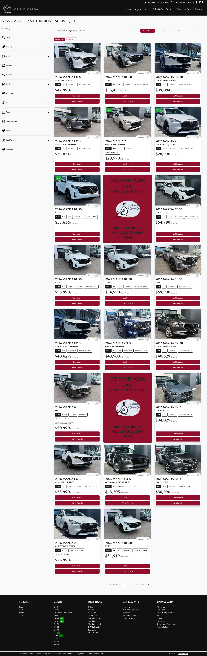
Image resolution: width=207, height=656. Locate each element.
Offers (90, 607)
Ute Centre (161, 610)
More (197, 9)
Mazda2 (57, 641)
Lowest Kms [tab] (193, 31)
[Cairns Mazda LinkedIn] (203, 2)
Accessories (127, 613)
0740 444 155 (153, 2)
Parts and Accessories (131, 610)
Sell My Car (158, 9)
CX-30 (56, 610)
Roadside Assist (129, 618)
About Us (161, 607)
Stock (146, 9)
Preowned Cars (94, 618)
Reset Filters (59, 39)
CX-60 (56, 621)
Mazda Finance (94, 621)
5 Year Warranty (129, 615)
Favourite (90, 73)
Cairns (166, 2)
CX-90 (56, 630)
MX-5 (56, 638)
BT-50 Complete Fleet (166, 613)
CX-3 (56, 607)
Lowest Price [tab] (178, 31)
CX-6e (56, 618)
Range (136, 9)
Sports (21, 613)
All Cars (91, 610)
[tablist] (170, 31)
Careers (160, 618)
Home (128, 9)
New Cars (92, 613)
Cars (21, 607)
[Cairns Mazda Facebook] (197, 2)
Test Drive (92, 630)
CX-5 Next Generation (63, 613)
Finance (169, 9)
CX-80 (56, 627)
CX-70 (56, 624)
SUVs (21, 610)
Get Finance (77, 96)
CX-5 (56, 615)
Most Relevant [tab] (147, 31)
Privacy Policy (162, 627)
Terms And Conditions (166, 624)
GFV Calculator (94, 627)
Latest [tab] (163, 31)
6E (55, 633)
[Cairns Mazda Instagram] (200, 2)
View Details (77, 101)
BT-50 (56, 635)
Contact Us (161, 621)
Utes (21, 615)
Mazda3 (57, 644)
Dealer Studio (183, 654)
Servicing (126, 607)
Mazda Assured (94, 624)
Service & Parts (184, 9)
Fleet (159, 615)
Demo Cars (92, 615)
